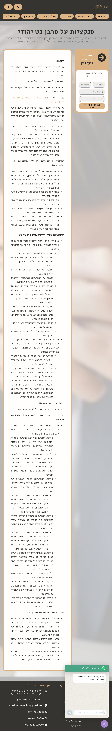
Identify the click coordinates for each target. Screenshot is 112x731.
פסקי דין (28, 16)
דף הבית (102, 16)
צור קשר (76, 726)
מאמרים (67, 16)
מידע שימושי (84, 16)
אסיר (50, 429)
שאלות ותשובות (48, 16)
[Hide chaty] (104, 724)
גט (43, 112)
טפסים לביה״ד (73, 721)
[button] (28, 692)
